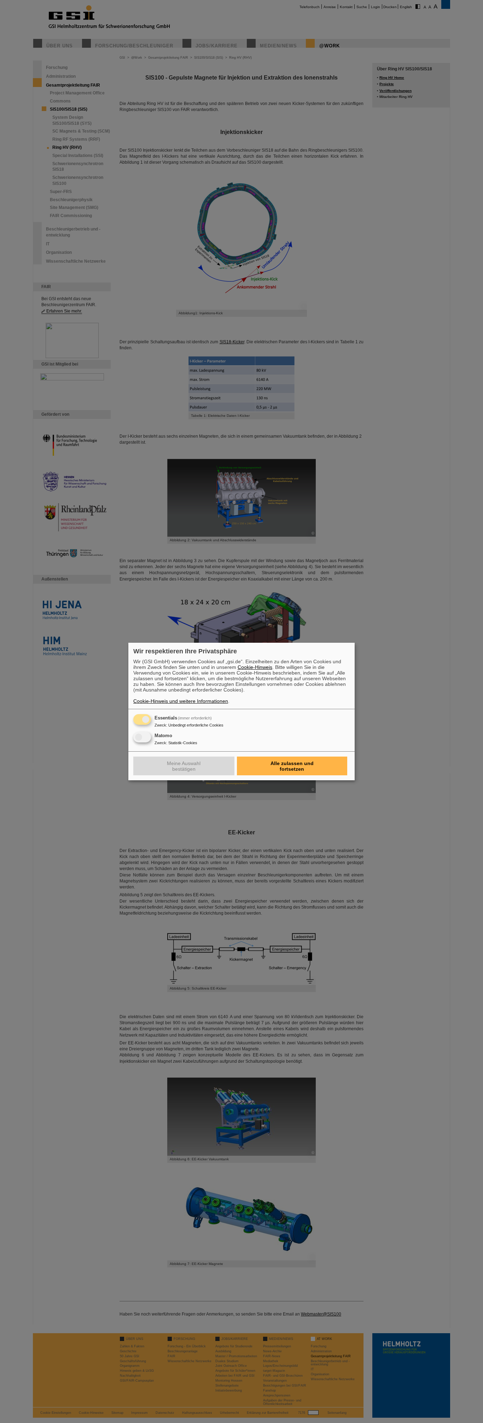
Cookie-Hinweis (255, 667)
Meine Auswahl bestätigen (183, 766)
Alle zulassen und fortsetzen (292, 766)
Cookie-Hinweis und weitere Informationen (180, 701)
